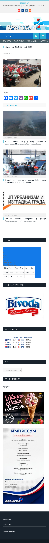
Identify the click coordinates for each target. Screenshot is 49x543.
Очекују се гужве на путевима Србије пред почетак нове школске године (25, 181)
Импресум (7, 519)
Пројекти (7, 386)
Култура (44, 41)
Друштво (7, 41)
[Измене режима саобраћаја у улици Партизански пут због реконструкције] (24, 202)
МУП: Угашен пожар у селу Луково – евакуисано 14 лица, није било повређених (25, 142)
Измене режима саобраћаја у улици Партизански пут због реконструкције (25, 6)
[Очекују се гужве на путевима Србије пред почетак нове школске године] (24, 163)
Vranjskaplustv (9, 532)
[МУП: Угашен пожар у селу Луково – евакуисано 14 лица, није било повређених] (24, 125)
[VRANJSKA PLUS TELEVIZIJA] (24, 23)
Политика (19, 41)
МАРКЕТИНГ (7, 524)
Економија (32, 41)
